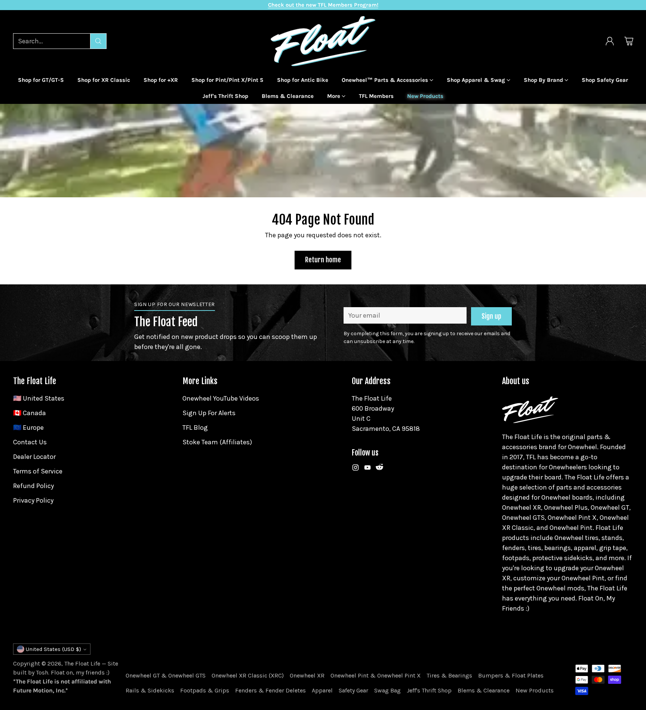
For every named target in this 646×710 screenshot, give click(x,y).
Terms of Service (37, 471)
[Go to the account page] (610, 41)
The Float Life (82, 663)
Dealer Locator (34, 457)
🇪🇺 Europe (28, 427)
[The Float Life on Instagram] (355, 469)
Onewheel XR (307, 675)
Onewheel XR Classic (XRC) (248, 675)
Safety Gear (353, 690)
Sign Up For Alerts (209, 413)
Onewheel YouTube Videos (220, 398)
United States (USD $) (53, 649)
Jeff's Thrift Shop (429, 690)
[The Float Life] (323, 41)
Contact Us (30, 442)
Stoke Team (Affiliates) (217, 442)
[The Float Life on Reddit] (379, 469)
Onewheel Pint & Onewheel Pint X (375, 675)
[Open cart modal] (629, 41)
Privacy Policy (33, 500)
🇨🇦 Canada (29, 413)
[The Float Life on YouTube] (367, 469)
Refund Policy (33, 486)
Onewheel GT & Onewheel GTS (166, 675)
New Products (535, 690)
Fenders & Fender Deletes (270, 690)
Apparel (322, 690)
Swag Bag (387, 690)
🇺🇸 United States (38, 398)
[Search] (98, 41)
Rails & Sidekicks (150, 690)
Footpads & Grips (204, 690)
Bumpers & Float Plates (511, 675)
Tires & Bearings (449, 675)
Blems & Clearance (484, 690)
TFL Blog (195, 427)
